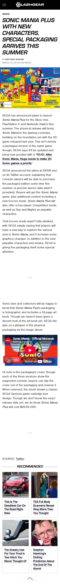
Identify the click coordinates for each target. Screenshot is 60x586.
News (6, 14)
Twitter (20, 459)
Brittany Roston (14, 59)
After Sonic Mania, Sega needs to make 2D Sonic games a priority (27, 159)
